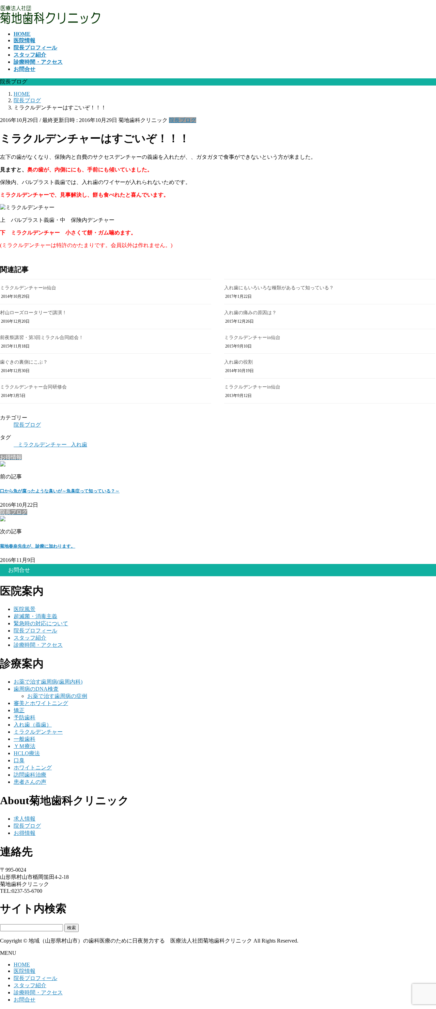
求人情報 (24, 819)
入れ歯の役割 (238, 362)
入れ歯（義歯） (33, 725)
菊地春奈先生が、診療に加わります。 (37, 546)
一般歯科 (24, 739)
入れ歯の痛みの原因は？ (250, 312)
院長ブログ (182, 120)
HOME (22, 964)
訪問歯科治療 (30, 775)
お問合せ (24, 1000)
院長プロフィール (35, 630)
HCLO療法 (27, 753)
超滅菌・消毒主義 (35, 616)
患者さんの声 (30, 782)
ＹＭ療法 (24, 746)
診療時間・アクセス (38, 645)
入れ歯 (79, 444)
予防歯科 (24, 717)
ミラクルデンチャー (42, 444)
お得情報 (24, 833)
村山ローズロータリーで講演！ (33, 312)
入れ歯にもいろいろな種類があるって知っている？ (279, 287)
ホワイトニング (33, 767)
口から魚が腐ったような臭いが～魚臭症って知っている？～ (60, 490)
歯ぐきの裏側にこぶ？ (24, 362)
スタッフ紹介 (30, 638)
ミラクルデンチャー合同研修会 (33, 386)
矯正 (19, 710)
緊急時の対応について (41, 623)
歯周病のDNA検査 (36, 689)
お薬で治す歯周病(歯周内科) (48, 682)
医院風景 (24, 609)
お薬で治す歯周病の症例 (57, 696)
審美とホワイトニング (41, 703)
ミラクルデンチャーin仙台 (28, 287)
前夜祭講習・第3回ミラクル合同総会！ (41, 337)
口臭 (19, 760)
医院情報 (24, 971)
